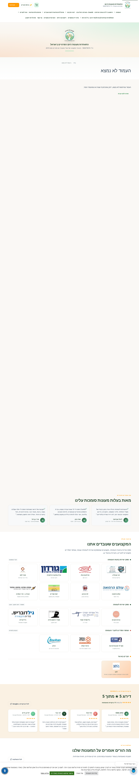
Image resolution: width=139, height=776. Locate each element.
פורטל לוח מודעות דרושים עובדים (54, 12)
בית (75, 63)
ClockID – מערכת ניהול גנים (84, 12)
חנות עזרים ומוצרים (49, 18)
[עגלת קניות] (36, 5)
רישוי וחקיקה (71, 12)
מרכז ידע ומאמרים (73, 18)
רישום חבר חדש (61, 18)
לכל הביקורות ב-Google (18, 703)
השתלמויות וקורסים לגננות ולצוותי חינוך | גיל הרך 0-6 (98, 18)
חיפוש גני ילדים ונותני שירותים (104, 12)
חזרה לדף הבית (123, 94)
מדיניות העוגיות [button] (91, 773)
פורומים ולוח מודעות (35, 12)
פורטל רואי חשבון (30, 18)
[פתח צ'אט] (133, 770)
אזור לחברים (23, 12)
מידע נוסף (45, 773)
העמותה (118, 12)
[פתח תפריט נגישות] (5, 771)
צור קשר (39, 18)
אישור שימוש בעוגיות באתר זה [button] (62, 773)
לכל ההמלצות (17, 759)
